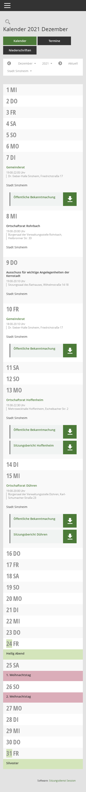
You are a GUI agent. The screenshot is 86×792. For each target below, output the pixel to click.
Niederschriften (20, 50)
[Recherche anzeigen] (6, 22)
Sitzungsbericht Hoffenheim (34, 445)
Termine (54, 41)
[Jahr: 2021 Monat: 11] (9, 63)
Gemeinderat (15, 167)
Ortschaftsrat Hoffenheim (24, 400)
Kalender (20, 41)
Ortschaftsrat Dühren (21, 485)
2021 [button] (46, 63)
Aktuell (73, 63)
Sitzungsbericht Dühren (30, 534)
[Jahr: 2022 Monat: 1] (60, 63)
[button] (70, 199)
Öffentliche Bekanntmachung (34, 197)
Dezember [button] (25, 63)
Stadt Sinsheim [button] (18, 71)
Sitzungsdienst (62, 780)
